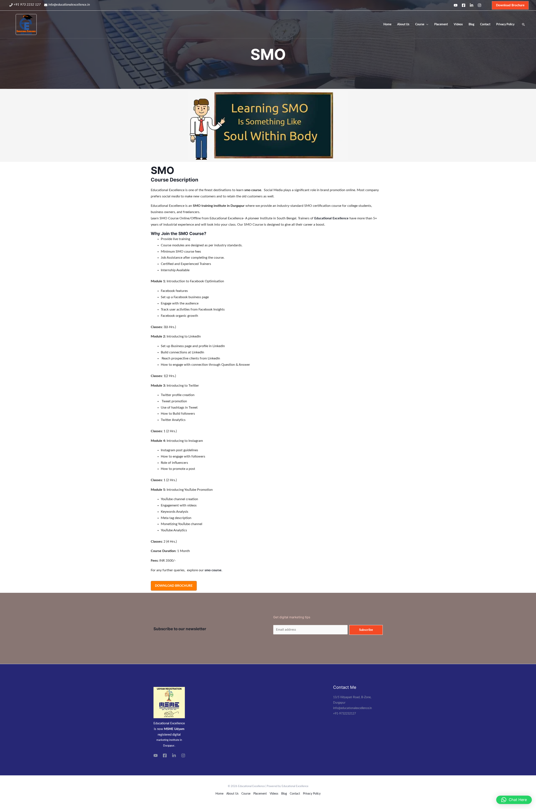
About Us (403, 24)
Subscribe (366, 629)
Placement (441, 24)
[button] (514, 800)
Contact (485, 24)
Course (419, 24)
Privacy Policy (505, 24)
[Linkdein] (174, 755)
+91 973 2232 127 (27, 4)
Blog (471, 24)
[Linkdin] (471, 5)
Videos (458, 24)
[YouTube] (155, 755)
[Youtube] (455, 5)
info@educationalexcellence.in (69, 4)
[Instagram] (479, 5)
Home (387, 24)
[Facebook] (463, 5)
